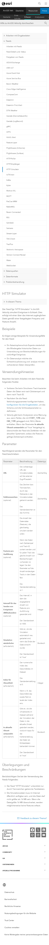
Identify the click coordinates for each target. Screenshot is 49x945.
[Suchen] (39, 3)
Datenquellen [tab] (12, 271)
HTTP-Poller (11, 159)
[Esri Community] (32, 835)
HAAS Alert (11, 137)
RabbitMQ (10, 207)
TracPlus (9, 244)
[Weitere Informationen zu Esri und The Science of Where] (7, 835)
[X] (38, 830)
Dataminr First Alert (14, 105)
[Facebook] (32, 830)
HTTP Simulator (12, 169)
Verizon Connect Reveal (16, 255)
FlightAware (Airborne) (15, 148)
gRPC (8, 127)
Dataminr (10, 100)
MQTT (8, 196)
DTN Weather (11, 110)
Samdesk (10, 223)
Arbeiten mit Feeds (14, 46)
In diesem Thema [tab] (13, 302)
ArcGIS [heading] (5, 846)
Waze (8, 260)
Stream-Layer (11, 233)
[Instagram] (38, 835)
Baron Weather (12, 84)
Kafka (8, 180)
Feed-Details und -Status (16, 52)
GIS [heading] (4, 858)
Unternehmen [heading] (8, 864)
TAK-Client (10, 239)
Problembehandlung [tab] (15, 282)
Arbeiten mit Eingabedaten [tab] (18, 35)
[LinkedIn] (43, 830)
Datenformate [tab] (12, 276)
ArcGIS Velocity (10, 10)
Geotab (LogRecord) (14, 121)
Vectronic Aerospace (14, 250)
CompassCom (12, 94)
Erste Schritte (17, 17)
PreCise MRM (11, 201)
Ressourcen (33, 11)
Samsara (9, 228)
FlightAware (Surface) (14, 153)
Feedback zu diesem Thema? (33, 818)
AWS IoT (10, 68)
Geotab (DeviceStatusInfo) (16, 116)
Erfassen (27, 17)
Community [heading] (7, 852)
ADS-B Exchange (13, 63)
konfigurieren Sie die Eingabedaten (22, 405)
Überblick (19, 11)
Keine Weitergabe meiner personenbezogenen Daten (26, 935)
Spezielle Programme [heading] (11, 871)
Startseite (6, 17)
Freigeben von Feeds (14, 57)
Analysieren (39, 17)
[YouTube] (43, 835)
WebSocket (11, 266)
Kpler (8, 185)
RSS (7, 217)
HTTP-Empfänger (13, 164)
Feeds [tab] (8, 41)
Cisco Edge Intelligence (16, 89)
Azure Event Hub (13, 73)
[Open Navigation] (46, 3)
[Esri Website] (7, 4)
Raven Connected (13, 212)
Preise (44, 11)
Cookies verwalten (12, 927)
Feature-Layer (11, 143)
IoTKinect (10, 175)
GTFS (8, 132)
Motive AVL (11, 191)
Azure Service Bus (13, 78)
